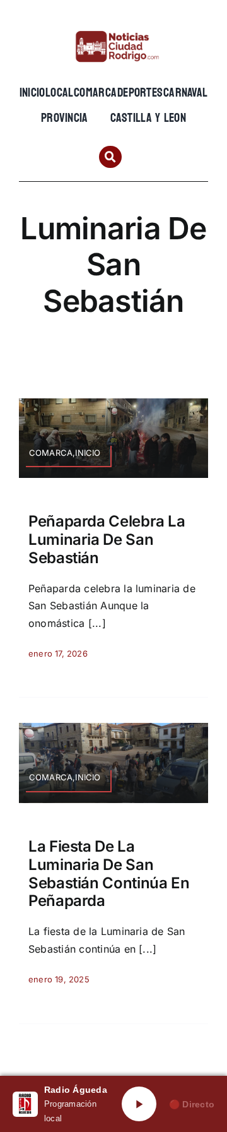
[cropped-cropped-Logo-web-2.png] (113, 29)
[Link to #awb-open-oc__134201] (110, 157)
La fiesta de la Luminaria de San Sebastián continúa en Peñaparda (108, 873)
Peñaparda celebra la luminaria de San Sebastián (106, 539)
